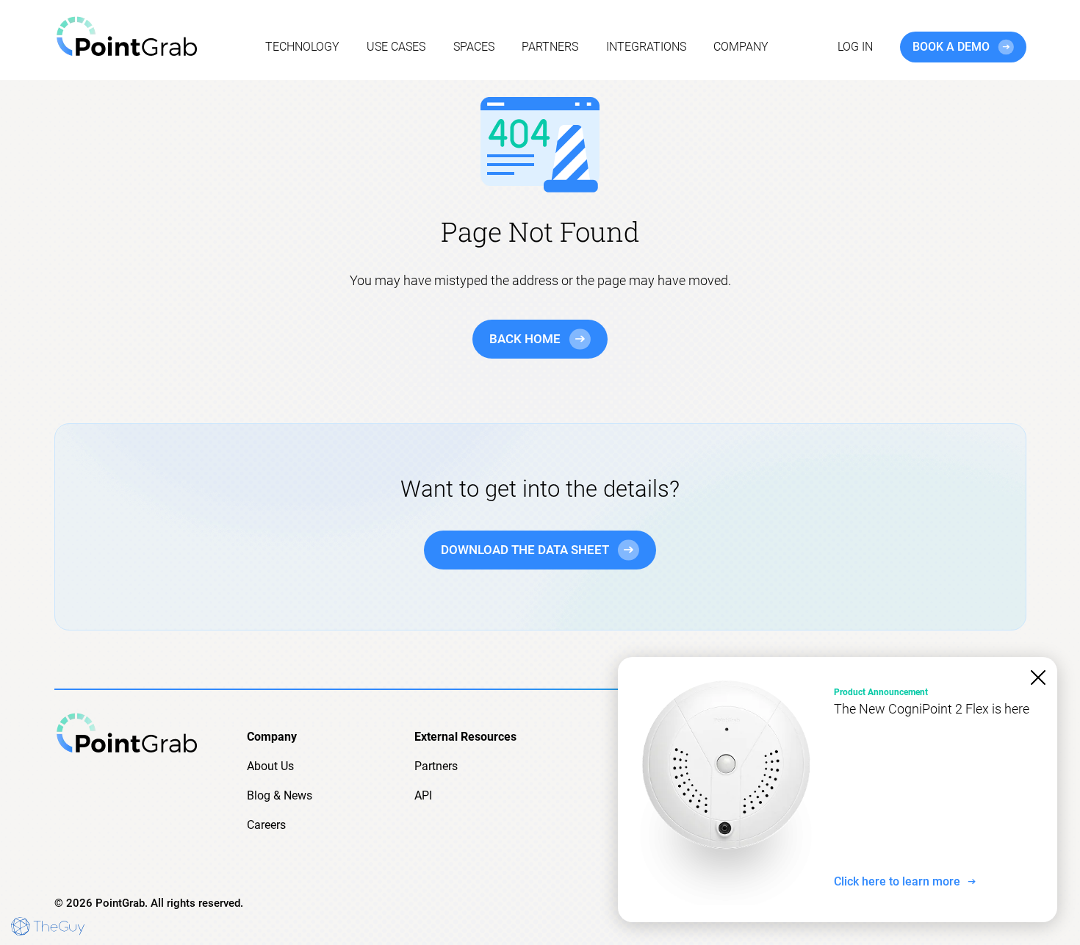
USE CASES (396, 47)
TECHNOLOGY (302, 47)
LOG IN (855, 47)
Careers (266, 825)
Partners (436, 766)
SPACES (473, 47)
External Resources (465, 737)
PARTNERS (550, 47)
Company (272, 737)
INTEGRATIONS (646, 47)
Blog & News (279, 795)
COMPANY (740, 47)
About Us (270, 766)
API (423, 795)
